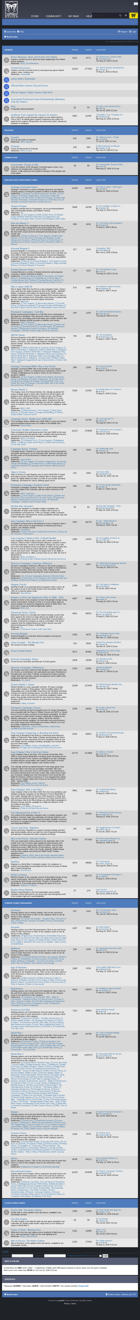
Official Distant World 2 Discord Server (36, 413)
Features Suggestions (30, 196)
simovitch (55, 746)
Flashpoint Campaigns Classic (26, 708)
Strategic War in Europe (55, 1095)
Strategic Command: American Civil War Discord (31, 202)
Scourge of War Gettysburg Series (25, 1026)
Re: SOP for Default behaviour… (109, 312)
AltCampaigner (105, 523)
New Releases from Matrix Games (21, 180)
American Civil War (20, 1009)
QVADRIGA (18, 944)
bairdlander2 (104, 474)
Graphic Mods (28, 219)
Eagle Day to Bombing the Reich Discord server (42, 748)
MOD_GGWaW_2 (28, 557)
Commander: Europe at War (24, 164)
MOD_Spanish (26, 142)
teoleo (101, 1232)
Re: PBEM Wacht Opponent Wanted (111, 563)
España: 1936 (58, 1075)
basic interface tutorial (105, 1009)
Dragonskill (83, 1286)
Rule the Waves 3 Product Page (46, 240)
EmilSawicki (103, 969)
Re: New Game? (103, 927)
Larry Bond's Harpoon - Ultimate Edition (48, 1127)
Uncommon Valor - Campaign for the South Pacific (37, 1098)
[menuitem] (20, 32)
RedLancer (36, 806)
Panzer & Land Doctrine (40, 1091)
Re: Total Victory (103, 862)
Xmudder (102, 208)
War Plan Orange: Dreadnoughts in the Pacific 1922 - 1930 (37, 1044)
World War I (17, 1033)
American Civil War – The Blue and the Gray (41, 1018)
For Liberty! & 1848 (46, 980)
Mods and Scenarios (55, 442)
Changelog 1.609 (103, 248)
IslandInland (104, 59)
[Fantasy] (15, 910)
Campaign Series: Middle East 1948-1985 (31, 419)
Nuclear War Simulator (22, 506)
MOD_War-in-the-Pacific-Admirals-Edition (46, 855)
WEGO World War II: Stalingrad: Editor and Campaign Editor (35, 356)
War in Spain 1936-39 (21, 286)
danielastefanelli (105, 508)
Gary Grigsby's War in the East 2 (27, 521)
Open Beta (27, 578)
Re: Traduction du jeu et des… (108, 633)
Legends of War (19, 1083)
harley (34, 746)
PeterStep (103, 314)
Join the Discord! (51, 331)
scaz (101, 271)
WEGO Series (18, 335)
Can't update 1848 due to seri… (109, 967)
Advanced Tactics (30, 1041)
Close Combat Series (21, 651)
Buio (100, 391)
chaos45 (102, 754)
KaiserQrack (104, 635)
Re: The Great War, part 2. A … (109, 612)
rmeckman (103, 432)
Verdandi (102, 225)
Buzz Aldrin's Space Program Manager (42, 1129)
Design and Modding (45, 238)
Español (15, 137)
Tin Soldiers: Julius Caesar (55, 942)
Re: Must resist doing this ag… (109, 838)
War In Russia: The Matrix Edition (27, 1241)
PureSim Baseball (52, 1167)
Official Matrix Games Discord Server (29, 85)
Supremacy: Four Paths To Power (33, 1190)
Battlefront (54, 1065)
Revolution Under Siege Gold (25, 1047)
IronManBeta (43, 726)
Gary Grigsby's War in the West (26, 789)
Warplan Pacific (18, 584)
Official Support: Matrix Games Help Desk (32, 92)
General (9, 50)
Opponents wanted (49, 580)
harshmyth (103, 912)
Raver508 (103, 586)
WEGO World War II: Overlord (35, 348)
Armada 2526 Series (51, 1142)
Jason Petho (25, 425)
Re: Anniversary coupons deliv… (109, 57)
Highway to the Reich (43, 1196)
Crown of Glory (46, 999)
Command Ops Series (52, 1194)
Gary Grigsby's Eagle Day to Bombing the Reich (35, 733)
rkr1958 (102, 877)
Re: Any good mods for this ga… (109, 1054)
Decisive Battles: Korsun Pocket (36, 1075)
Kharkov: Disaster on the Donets (24, 1081)
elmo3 (34, 783)
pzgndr (101, 599)
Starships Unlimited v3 (40, 1148)
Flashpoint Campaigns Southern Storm (30, 485)
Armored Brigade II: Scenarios (32, 265)
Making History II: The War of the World (27, 1085)
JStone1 (102, 1221)
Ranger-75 (103, 1212)
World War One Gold (56, 1045)
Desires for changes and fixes (108, 642)
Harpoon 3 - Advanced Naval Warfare (37, 1122)
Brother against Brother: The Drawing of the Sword (32, 1020)
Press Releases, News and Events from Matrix (34, 57)
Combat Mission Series (22, 269)
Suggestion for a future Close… (109, 651)
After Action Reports (46, 303)
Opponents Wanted (27, 305)
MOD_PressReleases (29, 63)
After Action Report (45, 198)
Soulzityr (102, 451)
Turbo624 (103, 669)
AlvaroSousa (25, 593)
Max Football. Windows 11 (107, 1158)
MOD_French (26, 151)
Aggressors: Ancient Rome (34, 936)
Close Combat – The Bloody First (27, 642)
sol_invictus (103, 990)
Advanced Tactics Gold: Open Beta (36, 629)
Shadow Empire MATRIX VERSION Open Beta (37, 216)
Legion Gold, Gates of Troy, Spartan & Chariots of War (39, 939)
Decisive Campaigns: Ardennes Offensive (31, 563)
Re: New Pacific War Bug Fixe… (109, 1210)
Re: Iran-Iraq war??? (104, 419)
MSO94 (102, 1160)
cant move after (102, 472)
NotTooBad (103, 250)
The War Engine (19, 1219)
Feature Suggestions (39, 379)
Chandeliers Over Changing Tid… (110, 115)
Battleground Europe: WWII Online (33, 1184)
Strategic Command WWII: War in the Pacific (33, 366)
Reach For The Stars (29, 1188)
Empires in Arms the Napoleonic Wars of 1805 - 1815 (37, 597)
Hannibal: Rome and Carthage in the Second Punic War (38, 937)
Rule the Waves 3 (20, 223)
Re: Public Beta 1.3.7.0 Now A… (109, 389)
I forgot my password (76, 1256)
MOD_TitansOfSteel (28, 1236)
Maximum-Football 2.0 (32, 1167)
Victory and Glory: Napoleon (25, 827)
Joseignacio (104, 1035)
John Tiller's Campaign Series (44, 1079)
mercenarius (104, 929)
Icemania (31, 703)
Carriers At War (25, 1069)
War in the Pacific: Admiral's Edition (28, 838)
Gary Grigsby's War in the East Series (30, 752)
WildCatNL (26, 726)
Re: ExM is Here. (103, 1133)
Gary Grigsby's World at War (42, 1186)
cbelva (34, 726)
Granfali (102, 139)
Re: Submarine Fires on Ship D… (110, 430)
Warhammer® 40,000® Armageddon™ (36, 1150)
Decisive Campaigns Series (24, 659)
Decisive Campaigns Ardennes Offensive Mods (44, 576)
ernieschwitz (104, 1135)
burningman (103, 288)
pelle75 (101, 950)
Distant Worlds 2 (19, 389)
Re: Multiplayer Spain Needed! (108, 988)
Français (15, 146)
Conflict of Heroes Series (53, 1071)
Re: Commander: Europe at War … (110, 164)
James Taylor (104, 864)
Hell (49, 921)
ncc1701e (103, 540)
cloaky (101, 421)
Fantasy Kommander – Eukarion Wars (39, 919)
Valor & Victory (18, 472)
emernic (102, 70)
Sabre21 (41, 783)
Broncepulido (104, 1114)
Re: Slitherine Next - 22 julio (107, 137)
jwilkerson (24, 301)
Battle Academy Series (37, 1065)
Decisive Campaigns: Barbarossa (27, 667)
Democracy (28, 1120)
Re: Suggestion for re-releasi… (109, 827)
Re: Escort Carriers (104, 366)
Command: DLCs (30, 440)
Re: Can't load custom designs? (109, 223)
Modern (14, 1112)
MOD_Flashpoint (27, 322)
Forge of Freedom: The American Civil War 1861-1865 (37, 1021)
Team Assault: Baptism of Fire (25, 1097)
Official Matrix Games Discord (52, 307)
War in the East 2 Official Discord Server (40, 532)
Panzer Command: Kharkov (39, 1192)
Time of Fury (46, 1097)
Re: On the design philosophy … (109, 485)
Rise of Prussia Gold (54, 982)
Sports (14, 1158)
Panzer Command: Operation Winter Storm (35, 1193)
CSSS (101, 166)
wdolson (25, 855)
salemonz (103, 686)
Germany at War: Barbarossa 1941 (44, 1077)
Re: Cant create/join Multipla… (108, 1033)
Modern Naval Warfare (22, 890)
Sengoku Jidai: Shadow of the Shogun (38, 963)
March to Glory (25, 1003)
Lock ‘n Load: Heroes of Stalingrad (44, 1083)
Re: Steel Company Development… (110, 68)
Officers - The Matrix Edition (46, 1087)
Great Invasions (40, 959)
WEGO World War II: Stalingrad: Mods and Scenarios (41, 354)
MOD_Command (27, 438)
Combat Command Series (45, 1069)
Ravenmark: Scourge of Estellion (31, 921)
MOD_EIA (24, 608)
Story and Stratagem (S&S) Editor (51, 219)
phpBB (61, 1300)
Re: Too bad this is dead (106, 910)
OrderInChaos (105, 337)
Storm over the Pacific (33, 1095)
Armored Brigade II (20, 248)
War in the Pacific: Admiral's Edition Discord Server (43, 857)
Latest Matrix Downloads (23, 79)
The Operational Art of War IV (25, 812)
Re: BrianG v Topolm (104, 752)
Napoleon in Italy (41, 1003)
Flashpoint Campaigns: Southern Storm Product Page (34, 501)
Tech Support (28, 215)
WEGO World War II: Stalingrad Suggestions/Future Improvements (38, 359)
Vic (21, 213)
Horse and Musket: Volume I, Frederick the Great (38, 981)
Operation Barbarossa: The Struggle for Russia (30, 1089)
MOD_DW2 (25, 408)
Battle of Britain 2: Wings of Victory (38, 1067)
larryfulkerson (104, 815)
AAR (39, 215)
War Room (49, 215)
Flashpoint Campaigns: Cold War (27, 312)
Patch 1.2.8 (101, 1230)
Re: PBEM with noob (104, 449)
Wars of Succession (35, 984)
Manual (26, 261)
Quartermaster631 (106, 892)
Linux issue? (101, 890)
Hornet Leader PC (36, 1125)
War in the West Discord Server (35, 808)
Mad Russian (28, 728)
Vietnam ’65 (18, 1129)
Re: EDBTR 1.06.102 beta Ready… (110, 733)
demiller (102, 487)
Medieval (15, 948)
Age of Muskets (19, 967)
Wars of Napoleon (31, 1005)
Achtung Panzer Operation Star (36, 1062)
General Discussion (20, 68)
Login (5, 1252)
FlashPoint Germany (44, 1120)
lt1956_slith (103, 830)
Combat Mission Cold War (49, 280)
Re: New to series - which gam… (109, 187)
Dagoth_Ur (103, 148)
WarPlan (15, 862)
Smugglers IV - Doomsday (30, 1146)
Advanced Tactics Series (23, 612)
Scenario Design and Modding (50, 305)
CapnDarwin (54, 726)
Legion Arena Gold (50, 938)
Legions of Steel (35, 1144)
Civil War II (47, 1026)
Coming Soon (11, 157)
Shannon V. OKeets (28, 885)
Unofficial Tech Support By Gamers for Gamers (34, 115)
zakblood (102, 791)
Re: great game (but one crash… (109, 948)
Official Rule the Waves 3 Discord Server (28, 242)
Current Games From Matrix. (18, 903)
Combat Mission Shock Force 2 (49, 282)
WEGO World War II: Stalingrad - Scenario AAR (30, 358)
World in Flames (19, 875)
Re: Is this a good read (105, 708)
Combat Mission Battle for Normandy (38, 276)
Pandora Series (51, 1144)
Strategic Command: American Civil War (39, 194)
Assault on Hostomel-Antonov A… (110, 1112)
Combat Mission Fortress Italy (45, 278)
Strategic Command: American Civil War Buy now (40, 200)
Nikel (101, 108)
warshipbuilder (44, 746)
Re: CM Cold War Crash (106, 269)
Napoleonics (17, 988)
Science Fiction (18, 1133)
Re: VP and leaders (104, 335)
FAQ (13, 106)
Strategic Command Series (24, 187)
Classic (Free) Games (15, 1203)
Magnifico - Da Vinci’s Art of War (41, 961)
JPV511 (102, 710)
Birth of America (29, 978)
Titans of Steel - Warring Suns (26, 1230)
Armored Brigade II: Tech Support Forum (49, 261)
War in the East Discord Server (35, 785)
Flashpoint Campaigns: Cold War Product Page (34, 330)
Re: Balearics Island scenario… (109, 286)
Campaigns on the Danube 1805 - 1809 (39, 997)
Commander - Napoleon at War (24, 999)
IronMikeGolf (16, 728)
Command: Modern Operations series (29, 430)
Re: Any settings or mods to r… (109, 206)
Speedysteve (104, 735)
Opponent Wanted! (104, 667)
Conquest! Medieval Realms (34, 957)
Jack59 (102, 189)
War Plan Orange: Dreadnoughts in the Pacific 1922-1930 (38, 1102)
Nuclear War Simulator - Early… (109, 506)
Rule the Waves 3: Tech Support (36, 236)
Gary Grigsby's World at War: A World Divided (33, 538)
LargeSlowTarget (106, 840)
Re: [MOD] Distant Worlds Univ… (110, 684)
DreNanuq (103, 117)
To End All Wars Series (49, 1047)
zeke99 (102, 1243)
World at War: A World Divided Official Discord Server (44, 559)
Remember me (93, 1256)
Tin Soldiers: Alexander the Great (26, 942)
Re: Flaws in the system (106, 597)
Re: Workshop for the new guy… (109, 812)
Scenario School (29, 326)
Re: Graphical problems (106, 789)
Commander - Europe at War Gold (25, 1071)
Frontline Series (19, 1077)
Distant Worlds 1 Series (22, 684)
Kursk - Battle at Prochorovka (53, 1081)
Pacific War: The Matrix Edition (26, 1210)
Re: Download (102, 1219)
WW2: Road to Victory (43, 1105)
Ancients (15, 927)
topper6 (102, 644)
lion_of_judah (104, 614)
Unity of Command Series (56, 1099)
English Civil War (28, 980)
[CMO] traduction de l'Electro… (109, 146)
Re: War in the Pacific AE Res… (109, 106)
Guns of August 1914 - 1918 (33, 1043)
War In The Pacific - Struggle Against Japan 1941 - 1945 (36, 1101)
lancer (27, 680)
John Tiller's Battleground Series (47, 1024)
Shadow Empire (18, 206)
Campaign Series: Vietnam (24, 449)
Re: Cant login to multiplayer (107, 584)
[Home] (11, 9)
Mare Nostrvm (59, 940)
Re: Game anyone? (104, 1241)
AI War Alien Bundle (31, 1142)
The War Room (27, 198)
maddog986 (25, 74)
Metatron (102, 661)
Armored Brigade (19, 633)
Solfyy (101, 1012)
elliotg (24, 703)
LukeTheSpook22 (106, 565)
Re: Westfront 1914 (104, 659)
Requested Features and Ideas (33, 329)
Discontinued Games (21, 1171)
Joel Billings (25, 530)
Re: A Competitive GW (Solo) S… (109, 875)
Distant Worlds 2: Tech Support (36, 410)
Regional (9, 130)
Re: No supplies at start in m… (108, 538)
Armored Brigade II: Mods (23, 263)
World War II (17, 1054)
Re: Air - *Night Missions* (106, 521)
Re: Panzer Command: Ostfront (109, 1171)
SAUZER (102, 653)
